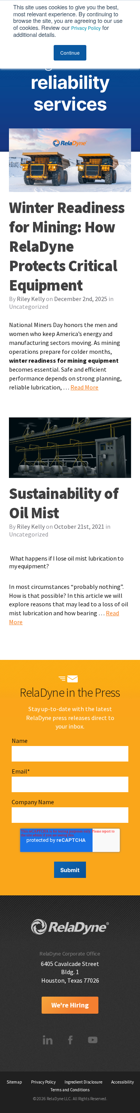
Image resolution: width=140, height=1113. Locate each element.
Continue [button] (70, 52)
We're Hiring (70, 1005)
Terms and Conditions (70, 1089)
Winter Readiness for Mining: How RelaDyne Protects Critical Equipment (66, 246)
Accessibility (122, 1082)
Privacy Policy (86, 27)
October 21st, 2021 (79, 526)
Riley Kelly (31, 299)
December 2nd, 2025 (80, 299)
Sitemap (14, 1082)
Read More (84, 387)
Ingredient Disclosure (83, 1082)
